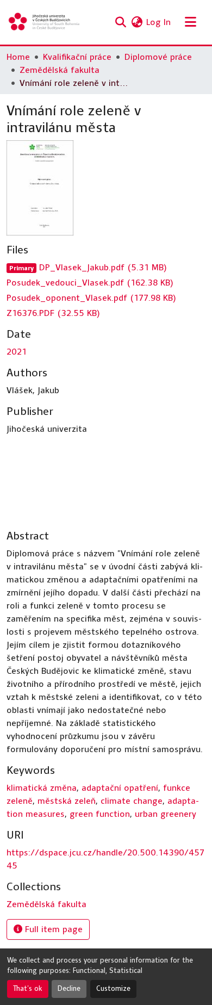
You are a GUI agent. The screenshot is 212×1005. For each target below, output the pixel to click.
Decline (69, 988)
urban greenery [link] (165, 814)
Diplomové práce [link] (158, 57)
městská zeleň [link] (67, 801)
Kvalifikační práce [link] (77, 57)
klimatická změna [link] (42, 788)
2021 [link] (17, 351)
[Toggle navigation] (190, 22)
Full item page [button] (52, 929)
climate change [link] (132, 801)
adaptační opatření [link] (120, 788)
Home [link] (18, 57)
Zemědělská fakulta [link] (59, 70)
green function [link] (100, 814)
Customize (113, 988)
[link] (106, 267)
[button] (45, 22)
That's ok (27, 988)
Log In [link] (158, 22)
